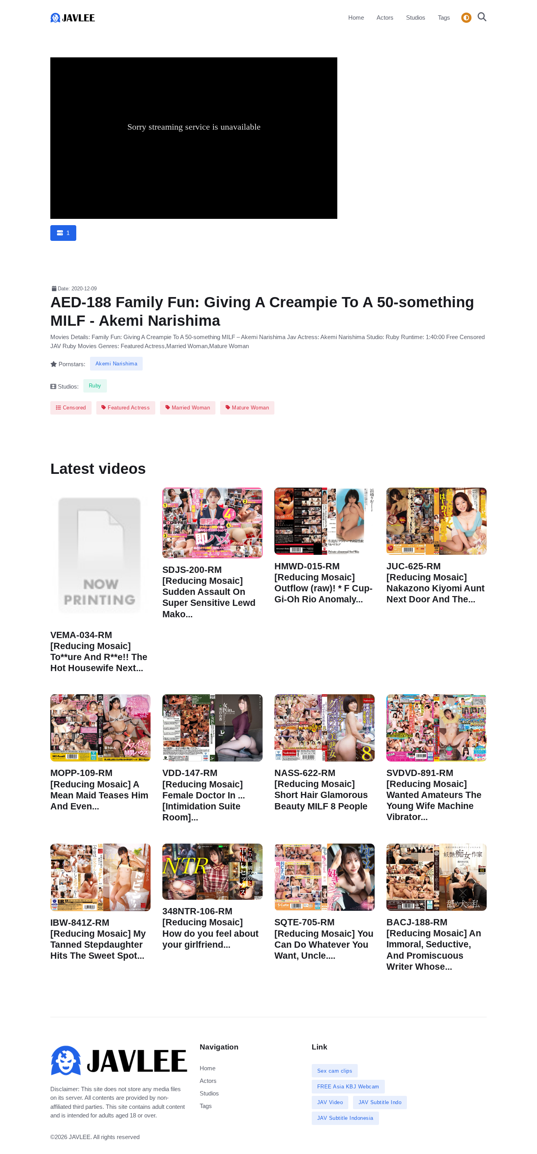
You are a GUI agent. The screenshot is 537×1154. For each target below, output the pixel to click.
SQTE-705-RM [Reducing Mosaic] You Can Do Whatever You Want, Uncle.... (323, 939)
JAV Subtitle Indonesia (345, 1118)
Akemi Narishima (117, 364)
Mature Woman (249, 408)
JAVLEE (79, 1137)
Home (356, 17)
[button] (480, 17)
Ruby (95, 386)
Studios (415, 17)
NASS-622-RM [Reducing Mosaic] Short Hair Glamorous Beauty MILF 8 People (321, 789)
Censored (73, 408)
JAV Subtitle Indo (380, 1102)
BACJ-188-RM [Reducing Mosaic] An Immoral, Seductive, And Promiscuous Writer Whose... (433, 944)
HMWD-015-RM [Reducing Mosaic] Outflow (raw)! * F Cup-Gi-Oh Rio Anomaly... (323, 582)
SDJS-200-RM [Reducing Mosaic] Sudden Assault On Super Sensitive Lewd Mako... (209, 592)
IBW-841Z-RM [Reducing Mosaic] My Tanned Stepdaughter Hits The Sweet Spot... (98, 939)
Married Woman (190, 408)
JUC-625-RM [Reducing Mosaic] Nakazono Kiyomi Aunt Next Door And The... (435, 582)
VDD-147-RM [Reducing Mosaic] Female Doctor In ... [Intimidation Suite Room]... (203, 796)
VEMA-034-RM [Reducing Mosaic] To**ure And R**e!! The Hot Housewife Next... (98, 651)
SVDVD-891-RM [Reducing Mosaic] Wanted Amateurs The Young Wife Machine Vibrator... (434, 795)
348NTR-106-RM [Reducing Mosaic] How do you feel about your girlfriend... (210, 927)
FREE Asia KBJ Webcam (348, 1087)
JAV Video (330, 1102)
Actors (385, 17)
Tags (444, 17)
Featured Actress (128, 408)
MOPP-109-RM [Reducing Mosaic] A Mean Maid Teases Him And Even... (99, 790)
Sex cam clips (335, 1071)
